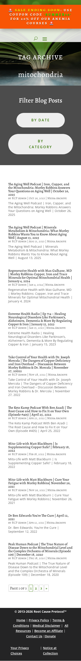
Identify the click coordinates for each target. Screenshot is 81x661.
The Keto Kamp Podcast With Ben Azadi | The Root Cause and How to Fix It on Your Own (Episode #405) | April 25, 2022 (40, 411)
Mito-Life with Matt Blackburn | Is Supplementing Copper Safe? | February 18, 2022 (39, 447)
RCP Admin (19, 198)
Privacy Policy (39, 620)
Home (20, 620)
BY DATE (40, 120)
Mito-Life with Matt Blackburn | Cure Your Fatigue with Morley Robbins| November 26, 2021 (39, 483)
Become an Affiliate (48, 631)
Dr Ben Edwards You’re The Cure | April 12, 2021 (38, 517)
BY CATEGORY (40, 144)
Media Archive (57, 198)
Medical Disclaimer (46, 626)
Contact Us (34, 636)
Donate (50, 636)
